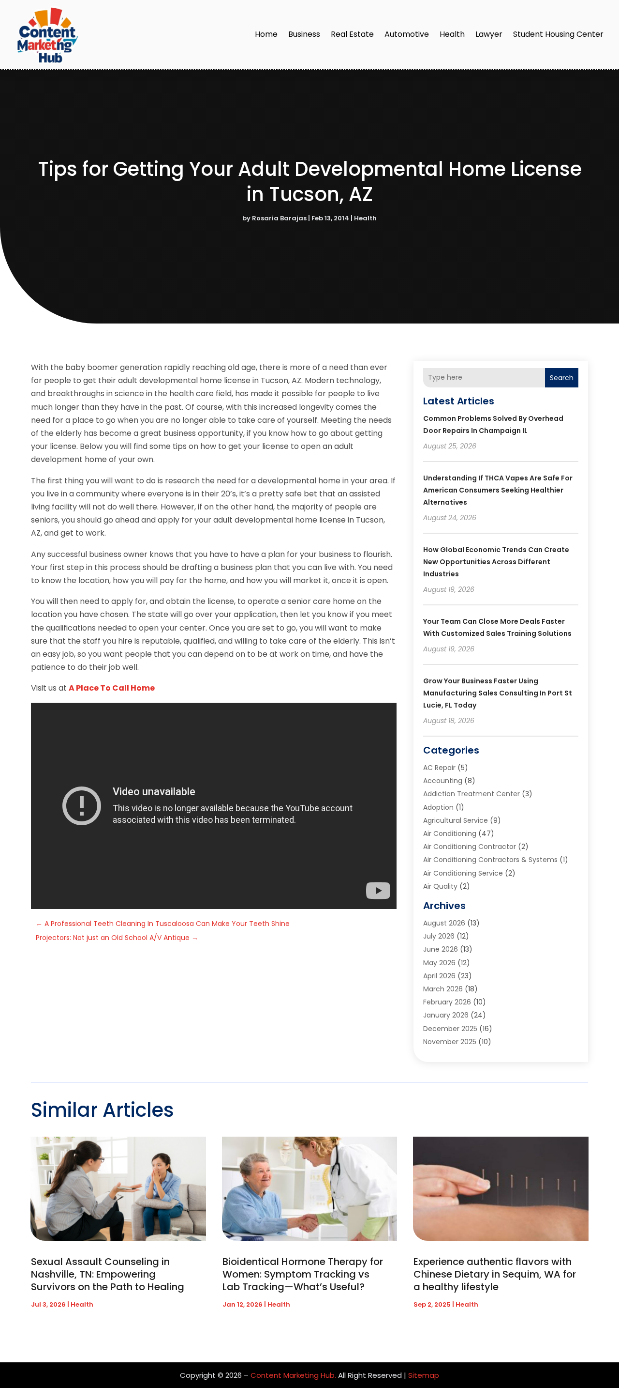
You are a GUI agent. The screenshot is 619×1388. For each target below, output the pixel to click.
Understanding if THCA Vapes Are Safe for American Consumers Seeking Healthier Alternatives (498, 490)
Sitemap (423, 1375)
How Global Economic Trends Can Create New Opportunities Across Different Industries (496, 562)
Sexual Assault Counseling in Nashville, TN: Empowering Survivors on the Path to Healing (107, 1274)
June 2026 (440, 949)
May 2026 (439, 963)
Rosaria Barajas (279, 218)
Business (304, 34)
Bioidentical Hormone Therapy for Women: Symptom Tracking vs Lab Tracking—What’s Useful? (302, 1274)
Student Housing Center (558, 34)
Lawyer (488, 34)
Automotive (406, 34)
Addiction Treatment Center (471, 794)
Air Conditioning (449, 833)
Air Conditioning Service (463, 873)
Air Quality (440, 886)
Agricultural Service (455, 820)
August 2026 (444, 923)
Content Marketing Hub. (293, 1375)
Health (452, 34)
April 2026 (439, 976)
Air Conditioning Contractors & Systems (490, 859)
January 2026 (446, 1015)
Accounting (442, 781)
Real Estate (352, 34)
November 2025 (449, 1042)
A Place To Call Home (112, 688)
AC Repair (439, 767)
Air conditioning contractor (469, 846)
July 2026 (439, 936)
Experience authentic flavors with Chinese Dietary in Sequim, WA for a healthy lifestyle (494, 1274)
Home (266, 34)
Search (562, 378)
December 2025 (450, 1028)
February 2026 (447, 1002)
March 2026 (443, 989)
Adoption (438, 807)
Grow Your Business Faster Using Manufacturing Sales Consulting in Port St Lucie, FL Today (497, 693)
